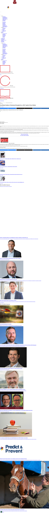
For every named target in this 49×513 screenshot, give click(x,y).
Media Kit (4, 64)
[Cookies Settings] (1, 512)
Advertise (2, 31)
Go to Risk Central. (2, 88)
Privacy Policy (4, 35)
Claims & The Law (5, 18)
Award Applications (5, 33)
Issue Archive (4, 28)
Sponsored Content (5, 25)
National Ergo (4, 58)
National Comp (4, 19)
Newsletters (4, 61)
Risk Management (4, 44)
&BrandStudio (4, 34)
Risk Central (4, 23)
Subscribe (4, 29)
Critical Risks (4, 16)
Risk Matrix (2, 40)
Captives (3, 106)
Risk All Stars (4, 22)
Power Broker (2, 39)
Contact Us (4, 36)
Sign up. (1, 74)
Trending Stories (3, 38)
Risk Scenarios (4, 24)
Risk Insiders (4, 20)
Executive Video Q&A (5, 26)
